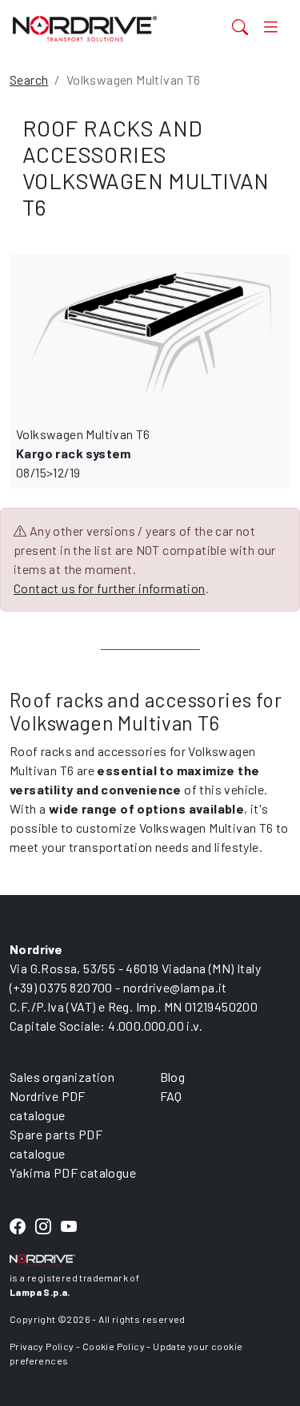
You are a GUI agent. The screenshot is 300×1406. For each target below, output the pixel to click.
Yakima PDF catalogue (73, 1172)
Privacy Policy (42, 1346)
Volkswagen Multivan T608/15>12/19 (83, 453)
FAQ (171, 1095)
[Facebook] (18, 1227)
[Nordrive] (103, 28)
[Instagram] (43, 1227)
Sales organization (62, 1076)
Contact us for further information (110, 588)
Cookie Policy (113, 1346)
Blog (173, 1076)
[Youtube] (69, 1227)
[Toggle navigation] (270, 26)
